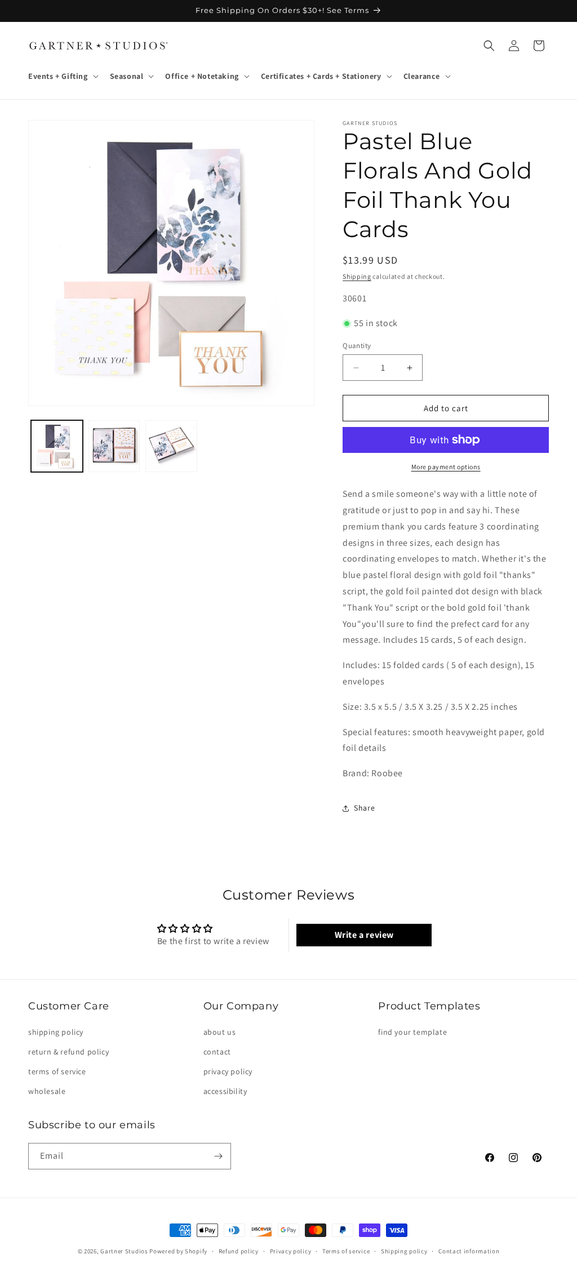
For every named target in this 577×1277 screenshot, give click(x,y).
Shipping (357, 276)
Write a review (364, 935)
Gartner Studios (124, 1251)
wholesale (46, 1091)
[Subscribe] (218, 1156)
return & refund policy (68, 1052)
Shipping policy (404, 1251)
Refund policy (239, 1251)
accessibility (225, 1091)
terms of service (57, 1071)
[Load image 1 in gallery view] (57, 446)
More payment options (446, 466)
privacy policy (227, 1071)
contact (217, 1052)
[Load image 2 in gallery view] (114, 446)
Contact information (468, 1251)
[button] (62, 76)
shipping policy (55, 1032)
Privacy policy (291, 1251)
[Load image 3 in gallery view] (171, 446)
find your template (412, 1032)
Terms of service (346, 1251)
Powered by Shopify (178, 1251)
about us (219, 1032)
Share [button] (364, 808)
